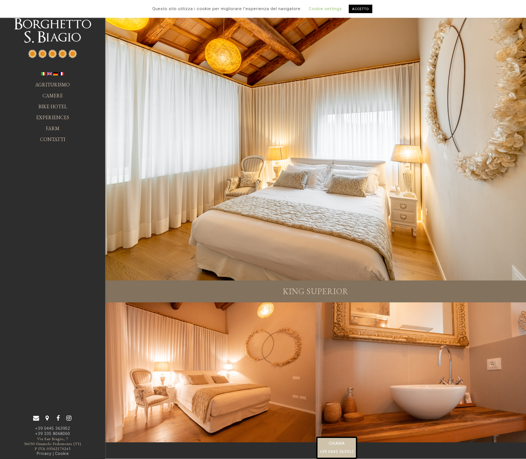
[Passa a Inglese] (49, 73)
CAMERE (52, 95)
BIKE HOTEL (52, 106)
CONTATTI (52, 139)
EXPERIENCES (52, 117)
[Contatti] (47, 418)
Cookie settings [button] (325, 8)
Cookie (62, 453)
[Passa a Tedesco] (55, 73)
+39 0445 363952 (52, 428)
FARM (52, 128)
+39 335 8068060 (52, 433)
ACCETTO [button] (360, 9)
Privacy (44, 453)
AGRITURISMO (52, 84)
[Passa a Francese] (61, 73)
